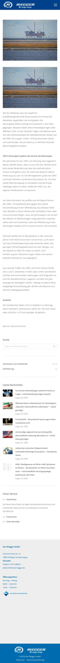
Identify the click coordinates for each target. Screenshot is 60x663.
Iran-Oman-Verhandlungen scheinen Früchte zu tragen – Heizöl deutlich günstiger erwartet (35, 392)
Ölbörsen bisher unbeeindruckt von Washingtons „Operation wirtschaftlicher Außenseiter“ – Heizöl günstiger (35, 406)
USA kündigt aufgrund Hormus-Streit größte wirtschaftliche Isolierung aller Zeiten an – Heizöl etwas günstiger (35, 435)
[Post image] (8, 393)
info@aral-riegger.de (16, 568)
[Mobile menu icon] (55, 5)
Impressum (20, 660)
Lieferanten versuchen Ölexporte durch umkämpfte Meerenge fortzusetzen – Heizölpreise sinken (36, 451)
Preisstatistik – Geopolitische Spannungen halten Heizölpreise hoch (35, 421)
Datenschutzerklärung (35, 660)
